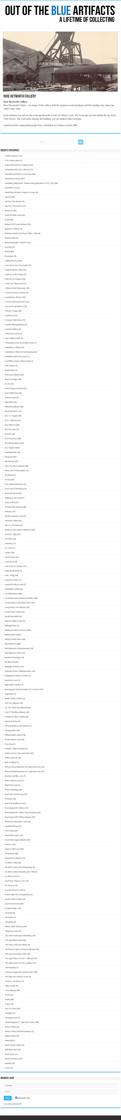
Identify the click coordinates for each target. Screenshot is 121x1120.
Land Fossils (10, 557)
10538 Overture (11, 156)
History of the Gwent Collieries (17, 530)
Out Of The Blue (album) (15, 712)
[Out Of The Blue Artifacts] (60, 14)
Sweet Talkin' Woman (14, 926)
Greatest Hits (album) (14, 507)
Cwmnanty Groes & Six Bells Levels (19, 343)
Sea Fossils (9, 831)
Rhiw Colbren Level (13, 780)
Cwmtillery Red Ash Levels (16, 356)
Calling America (11, 261)
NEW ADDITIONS (12, 685)
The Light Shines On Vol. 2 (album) (19, 963)
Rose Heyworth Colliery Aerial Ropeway (21, 812)
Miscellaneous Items (13, 653)
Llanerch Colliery (12, 580)
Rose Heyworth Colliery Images (18, 817)
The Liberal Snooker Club (15, 954)
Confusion (9, 315)
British (7, 252)
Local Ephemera (11, 594)
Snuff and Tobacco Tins (15, 881)
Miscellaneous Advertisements (17, 648)
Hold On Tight (11, 534)
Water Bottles (10, 1036)
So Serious (9, 885)
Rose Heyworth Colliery (14, 808)
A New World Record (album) (17, 165)
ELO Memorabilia (12, 443)
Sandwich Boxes (12, 826)
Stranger (8, 913)
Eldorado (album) (12, 407)
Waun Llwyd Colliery (13, 1045)
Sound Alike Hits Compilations (17, 894)
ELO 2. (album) (11, 420)
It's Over (8, 548)
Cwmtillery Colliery (13, 347)
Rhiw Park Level (11, 785)
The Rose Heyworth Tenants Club (19, 972)
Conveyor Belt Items (13, 320)
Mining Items (10, 635)
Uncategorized (11, 1018)
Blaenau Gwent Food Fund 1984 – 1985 (21, 233)
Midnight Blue (11, 625)
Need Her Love (11, 680)
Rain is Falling (10, 762)
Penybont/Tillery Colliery (15, 717)
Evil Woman (9, 461)
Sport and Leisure (12, 904)
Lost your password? (12, 1104)
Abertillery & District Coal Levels (18, 174)
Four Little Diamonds (13, 484)
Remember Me (23, 1098)
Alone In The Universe (14, 206)
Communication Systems (15, 293)
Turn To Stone (11, 1008)
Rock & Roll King (11, 790)
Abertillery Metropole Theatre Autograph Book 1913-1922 (29, 183)
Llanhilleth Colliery (12, 589)
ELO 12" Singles (11, 416)
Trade (7, 999)
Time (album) (10, 990)
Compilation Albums (13, 297)
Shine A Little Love (12, 849)
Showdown (9, 853)
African (8, 197)
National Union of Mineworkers (18, 671)
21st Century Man (12, 160)
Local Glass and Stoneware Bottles (19, 598)
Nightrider (9, 694)
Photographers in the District (17, 726)
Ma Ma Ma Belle (11, 616)
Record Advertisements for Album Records (23, 767)
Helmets (8, 511)
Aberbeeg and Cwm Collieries (17, 169)
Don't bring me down (14, 388)
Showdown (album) (13, 858)
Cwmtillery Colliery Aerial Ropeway (19, 352)
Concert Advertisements (15, 302)
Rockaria (8, 799)
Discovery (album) (12, 375)
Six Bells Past (10, 876)
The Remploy (10, 967)
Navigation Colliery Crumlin (16, 676)
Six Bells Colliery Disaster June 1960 (20, 872)
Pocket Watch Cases (13, 739)
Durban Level (10, 397)
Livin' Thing (9, 575)
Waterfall (9, 1040)
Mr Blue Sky (10, 662)
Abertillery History (12, 179)
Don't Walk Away (12, 393)
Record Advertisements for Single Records (23, 771)
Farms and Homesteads (15, 470)
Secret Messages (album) (15, 840)
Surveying (9, 922)
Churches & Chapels (13, 279)
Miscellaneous (11, 644)
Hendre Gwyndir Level (14, 516)
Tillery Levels (10, 986)
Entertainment (11, 452)
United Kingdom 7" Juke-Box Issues (20, 1022)
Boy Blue (8, 247)
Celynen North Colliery (14, 270)
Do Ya (7, 384)
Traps (7, 1004)
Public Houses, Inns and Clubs (17, 753)
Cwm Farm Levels (12, 334)
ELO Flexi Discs (11, 438)
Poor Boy (9, 744)
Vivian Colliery (11, 1027)
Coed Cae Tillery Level (14, 283)
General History (11, 493)
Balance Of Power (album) (16, 224)
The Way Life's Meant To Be (16, 977)
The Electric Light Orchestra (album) (20, 949)
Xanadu (8, 1063)
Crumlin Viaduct (11, 329)
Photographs (10, 730)
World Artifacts (11, 1059)
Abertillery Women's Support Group (20, 192)
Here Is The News (12, 525)
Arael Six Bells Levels (13, 215)
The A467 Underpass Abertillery (18, 936)
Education (9, 402)
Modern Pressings (12, 657)
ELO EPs (8, 434)
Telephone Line (11, 931)
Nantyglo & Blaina (12, 666)
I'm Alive (8, 539)
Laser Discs (9, 562)
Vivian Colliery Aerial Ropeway (17, 1031)
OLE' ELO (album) (12, 703)
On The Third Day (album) (16, 708)
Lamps (7, 552)
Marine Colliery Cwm (13, 621)
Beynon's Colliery (12, 229)
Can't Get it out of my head (16, 265)
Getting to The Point (13, 498)
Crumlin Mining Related (14, 324)
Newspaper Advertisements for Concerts (22, 689)
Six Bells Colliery (12, 863)
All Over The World (13, 201)
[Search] (80, 142)
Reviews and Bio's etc (14, 776)
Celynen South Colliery (14, 274)
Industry (8, 543)
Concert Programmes (14, 306)
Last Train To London (14, 566)
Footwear (9, 475)
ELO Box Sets (10, 429)
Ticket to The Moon (13, 981)
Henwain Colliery (12, 521)
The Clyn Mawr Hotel (13, 940)
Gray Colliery (10, 502)
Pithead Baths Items (13, 735)
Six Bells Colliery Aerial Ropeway (18, 867)
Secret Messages (12, 835)
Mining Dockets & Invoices (16, 630)
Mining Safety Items (13, 639)
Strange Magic (11, 908)
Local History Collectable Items (18, 603)
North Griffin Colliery (13, 698)
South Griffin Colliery (13, 899)
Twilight (8, 1013)
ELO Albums (10, 425)
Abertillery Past (11, 188)
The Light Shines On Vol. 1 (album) (19, 958)
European (9, 457)
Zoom (7, 1068)
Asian (7, 220)
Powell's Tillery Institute (15, 749)
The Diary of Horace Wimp (16, 945)
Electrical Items (11, 411)
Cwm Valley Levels (12, 338)
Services (8, 844)
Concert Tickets (11, 311)
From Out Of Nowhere (14, 489)
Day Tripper (10, 366)
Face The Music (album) (15, 466)
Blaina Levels (10, 238)
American (9, 210)
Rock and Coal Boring (14, 794)
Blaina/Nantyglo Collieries (16, 242)
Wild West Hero (11, 1050)
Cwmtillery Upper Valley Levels (18, 361)
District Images (11, 379)
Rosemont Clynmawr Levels (16, 822)
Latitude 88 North (12, 571)
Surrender (9, 917)
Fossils (7, 480)
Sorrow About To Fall (14, 890)
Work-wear (9, 1054)
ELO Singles (10, 448)
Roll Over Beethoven (13, 803)
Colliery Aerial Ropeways (15, 288)
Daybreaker (10, 370)
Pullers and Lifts (11, 758)
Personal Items (11, 721)
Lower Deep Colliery (13, 612)
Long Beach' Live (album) (15, 607)
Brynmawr (9, 256)
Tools (7, 995)
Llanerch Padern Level (14, 584)
